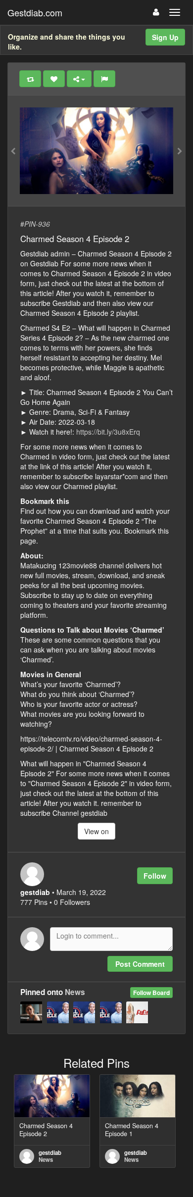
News (75, 992)
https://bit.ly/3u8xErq (108, 432)
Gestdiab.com (34, 12)
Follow (155, 876)
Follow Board (151, 992)
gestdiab (50, 1152)
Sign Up (165, 37)
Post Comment (140, 964)
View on (96, 831)
